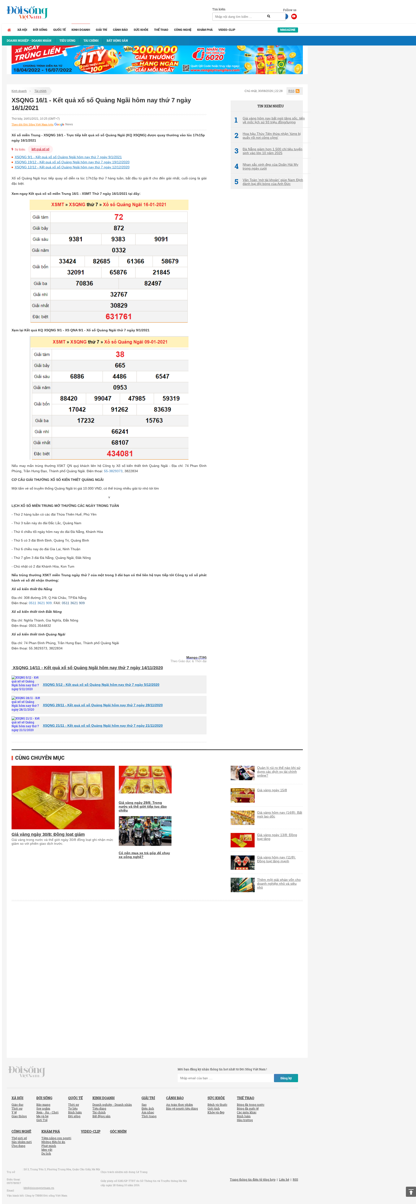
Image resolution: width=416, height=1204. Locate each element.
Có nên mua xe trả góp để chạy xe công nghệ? (144, 855)
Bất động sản (101, 1116)
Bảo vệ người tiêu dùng (182, 1108)
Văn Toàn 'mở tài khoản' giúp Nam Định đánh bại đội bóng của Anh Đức (268, 182)
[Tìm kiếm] (269, 16)
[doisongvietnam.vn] (26, 1072)
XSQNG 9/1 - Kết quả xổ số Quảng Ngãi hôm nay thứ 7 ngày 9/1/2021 (68, 157)
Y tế (14, 1112)
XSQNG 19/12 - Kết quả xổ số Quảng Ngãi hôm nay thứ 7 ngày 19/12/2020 (72, 162)
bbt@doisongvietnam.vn (39, 1188)
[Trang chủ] (9, 30)
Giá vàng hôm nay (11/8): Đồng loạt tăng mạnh (276, 859)
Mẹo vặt (46, 1150)
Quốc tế (59, 30)
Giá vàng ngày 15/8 (272, 790)
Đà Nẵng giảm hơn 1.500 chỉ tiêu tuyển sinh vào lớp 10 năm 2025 (268, 151)
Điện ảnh (148, 1108)
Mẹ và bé (42, 1116)
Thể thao (161, 30)
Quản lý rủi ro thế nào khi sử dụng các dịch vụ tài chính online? (278, 771)
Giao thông (19, 1116)
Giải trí (101, 30)
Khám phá (205, 30)
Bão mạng (43, 1104)
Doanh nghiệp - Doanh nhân (112, 1104)
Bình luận (75, 1112)
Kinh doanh (81, 30)
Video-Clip (226, 30)
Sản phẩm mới (22, 1142)
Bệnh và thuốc (217, 1104)
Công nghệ (182, 30)
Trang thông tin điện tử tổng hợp (252, 1179)
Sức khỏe (141, 30)
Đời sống (40, 30)
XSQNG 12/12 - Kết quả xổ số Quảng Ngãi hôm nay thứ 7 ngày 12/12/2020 (72, 167)
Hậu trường (245, 1120)
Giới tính (214, 1108)
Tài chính (40, 91)
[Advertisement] (267, 273)
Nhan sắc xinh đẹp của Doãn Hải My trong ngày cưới (266, 166)
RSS (291, 91)
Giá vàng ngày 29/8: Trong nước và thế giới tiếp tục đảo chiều (143, 806)
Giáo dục (17, 1104)
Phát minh (48, 1146)
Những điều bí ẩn (53, 1142)
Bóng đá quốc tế (248, 1108)
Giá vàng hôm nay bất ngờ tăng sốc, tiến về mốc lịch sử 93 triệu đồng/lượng (269, 120)
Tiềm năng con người (56, 1138)
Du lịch (46, 1153)
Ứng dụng (18, 1146)
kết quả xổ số (40, 149)
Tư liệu (73, 1108)
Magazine (287, 30)
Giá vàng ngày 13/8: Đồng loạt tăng (277, 837)
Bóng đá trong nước (250, 1104)
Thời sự (17, 1108)
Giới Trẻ (41, 1120)
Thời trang (149, 1116)
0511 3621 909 (40, 603)
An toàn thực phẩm (179, 1104)
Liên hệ (284, 1179)
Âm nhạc (148, 1112)
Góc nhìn (118, 1131)
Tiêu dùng (99, 1108)
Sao (144, 1104)
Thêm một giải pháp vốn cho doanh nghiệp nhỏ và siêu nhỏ (279, 883)
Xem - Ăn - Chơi (47, 1112)
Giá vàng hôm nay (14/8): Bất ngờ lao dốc (279, 814)
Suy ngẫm (43, 1108)
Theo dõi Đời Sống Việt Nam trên (32, 124)
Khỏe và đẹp (216, 1112)
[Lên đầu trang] (411, 1192)
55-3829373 (113, 471)
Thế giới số (19, 1138)
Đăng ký (286, 1078)
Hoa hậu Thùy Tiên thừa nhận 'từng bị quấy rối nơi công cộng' (267, 135)
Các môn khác (246, 1112)
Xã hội (22, 30)
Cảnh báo (120, 30)
